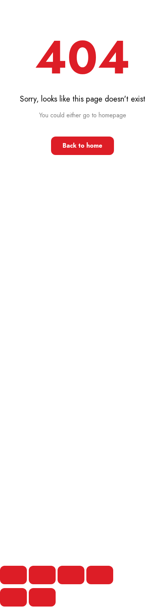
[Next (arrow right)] (42, 597)
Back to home (82, 145)
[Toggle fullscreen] (42, 575)
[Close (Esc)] (99, 575)
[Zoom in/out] (13, 575)
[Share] (71, 575)
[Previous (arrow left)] (13, 597)
